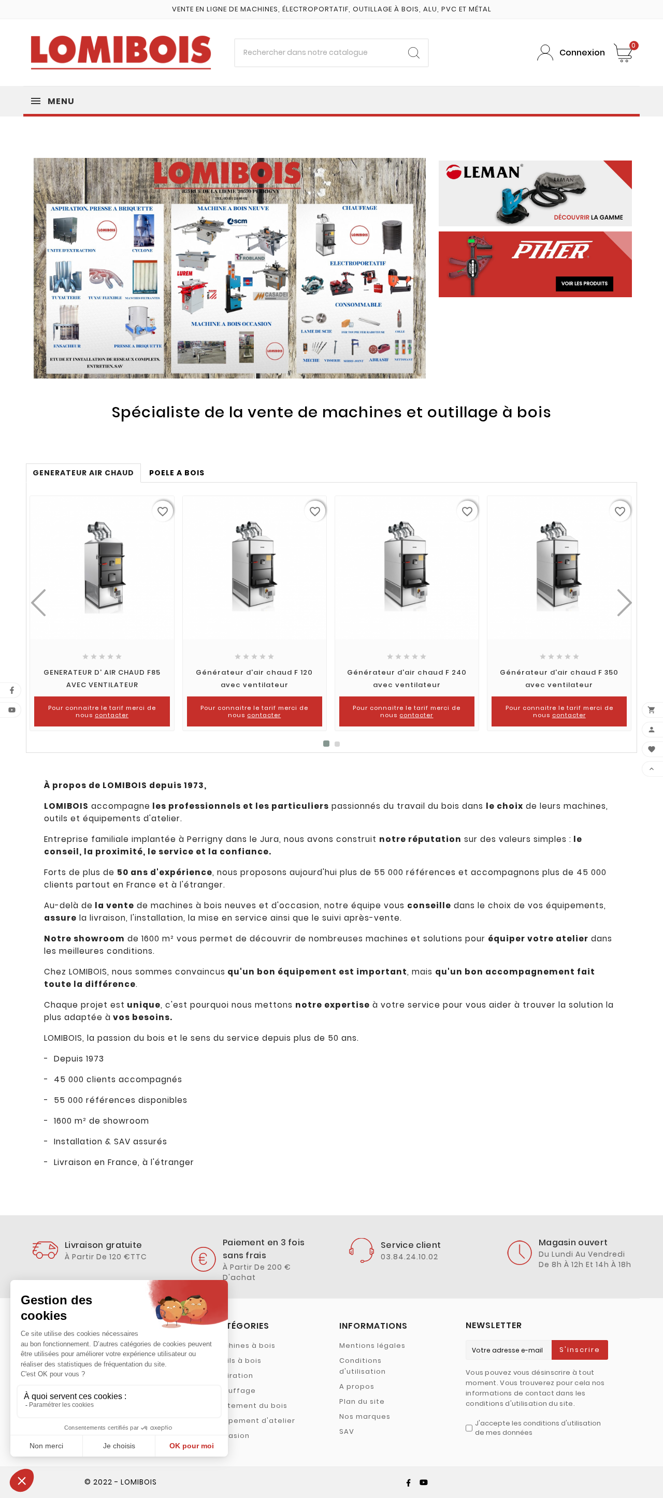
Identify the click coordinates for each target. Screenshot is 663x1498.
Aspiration (233, 1375)
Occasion (231, 1436)
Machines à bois (244, 1345)
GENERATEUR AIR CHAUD (83, 473)
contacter (111, 715)
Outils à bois (237, 1360)
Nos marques (365, 1416)
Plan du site (362, 1401)
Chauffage (234, 1390)
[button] (326, 744)
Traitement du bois (250, 1405)
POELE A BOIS (177, 473)
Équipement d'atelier (254, 1421)
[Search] (414, 53)
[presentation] (38, 602)
